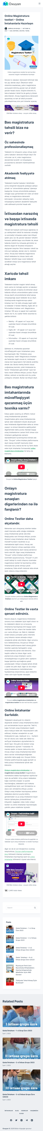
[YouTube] (32, 1120)
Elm (11, 31)
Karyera (16, 31)
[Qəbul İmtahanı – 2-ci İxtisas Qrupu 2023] (21, 1048)
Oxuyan (21, 31)
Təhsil (27, 31)
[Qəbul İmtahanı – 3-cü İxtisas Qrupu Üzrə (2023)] (21, 1080)
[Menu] (39, 3)
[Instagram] (21, 1120)
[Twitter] (16, 1120)
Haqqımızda (34, 1110)
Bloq (17, 1110)
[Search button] (35, 908)
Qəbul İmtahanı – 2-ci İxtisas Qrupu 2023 (18, 1062)
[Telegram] (27, 1120)
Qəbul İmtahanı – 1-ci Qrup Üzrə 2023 (17, 1031)
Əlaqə (21, 1113)
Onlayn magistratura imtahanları (17, 770)
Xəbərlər (24, 1110)
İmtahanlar (9, 1110)
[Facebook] (11, 1120)
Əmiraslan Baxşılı (14, 28)
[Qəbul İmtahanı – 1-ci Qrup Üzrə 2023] (21, 1016)
